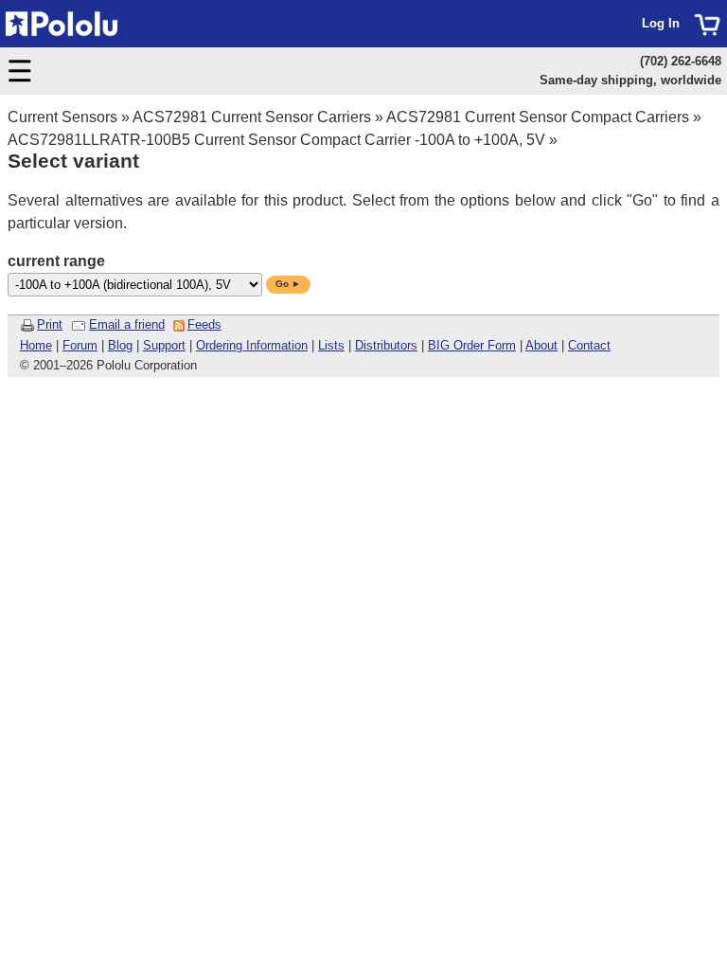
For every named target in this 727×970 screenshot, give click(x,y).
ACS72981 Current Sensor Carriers (252, 117)
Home (36, 345)
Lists (331, 345)
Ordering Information (252, 345)
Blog (120, 345)
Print (49, 324)
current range (56, 261)
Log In (661, 23)
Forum (80, 345)
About (541, 345)
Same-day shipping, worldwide (630, 80)
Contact (589, 345)
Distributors (386, 345)
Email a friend (127, 324)
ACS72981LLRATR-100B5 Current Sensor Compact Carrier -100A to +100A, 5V (276, 140)
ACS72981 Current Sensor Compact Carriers (537, 117)
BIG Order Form (472, 345)
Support (164, 345)
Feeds (204, 324)
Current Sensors (62, 117)
